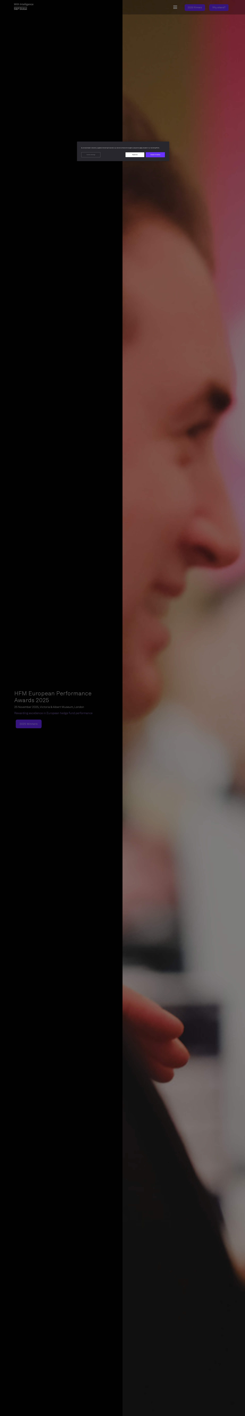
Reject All (135, 154)
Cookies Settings (90, 154)
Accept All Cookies (155, 154)
